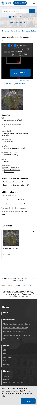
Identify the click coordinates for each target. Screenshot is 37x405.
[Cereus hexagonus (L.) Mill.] (11, 238)
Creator (5, 353)
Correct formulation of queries (13, 382)
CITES (28, 185)
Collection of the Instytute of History (15, 328)
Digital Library (15, 31)
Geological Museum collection (13, 331)
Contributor (7, 357)
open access (25, 17)
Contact (6, 376)
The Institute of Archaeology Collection (16, 324)
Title (4, 350)
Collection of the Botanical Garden (12, 182)
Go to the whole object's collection (13, 84)
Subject (6, 361)
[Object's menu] (33, 232)
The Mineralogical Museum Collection (16, 335)
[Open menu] (34, 3)
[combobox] (15, 11)
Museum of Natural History (12, 339)
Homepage (5, 31)
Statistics (6, 379)
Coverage (6, 365)
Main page (7, 312)
